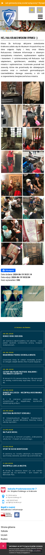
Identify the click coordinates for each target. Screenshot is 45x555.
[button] (2, 3)
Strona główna (22, 327)
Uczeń (4, 535)
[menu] (40, 17)
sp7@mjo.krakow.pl (32, 10)
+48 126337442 (39, 10)
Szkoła (4, 531)
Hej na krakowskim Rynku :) (19, 38)
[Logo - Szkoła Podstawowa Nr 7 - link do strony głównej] (9, 18)
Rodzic (4, 539)
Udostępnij (9, 270)
